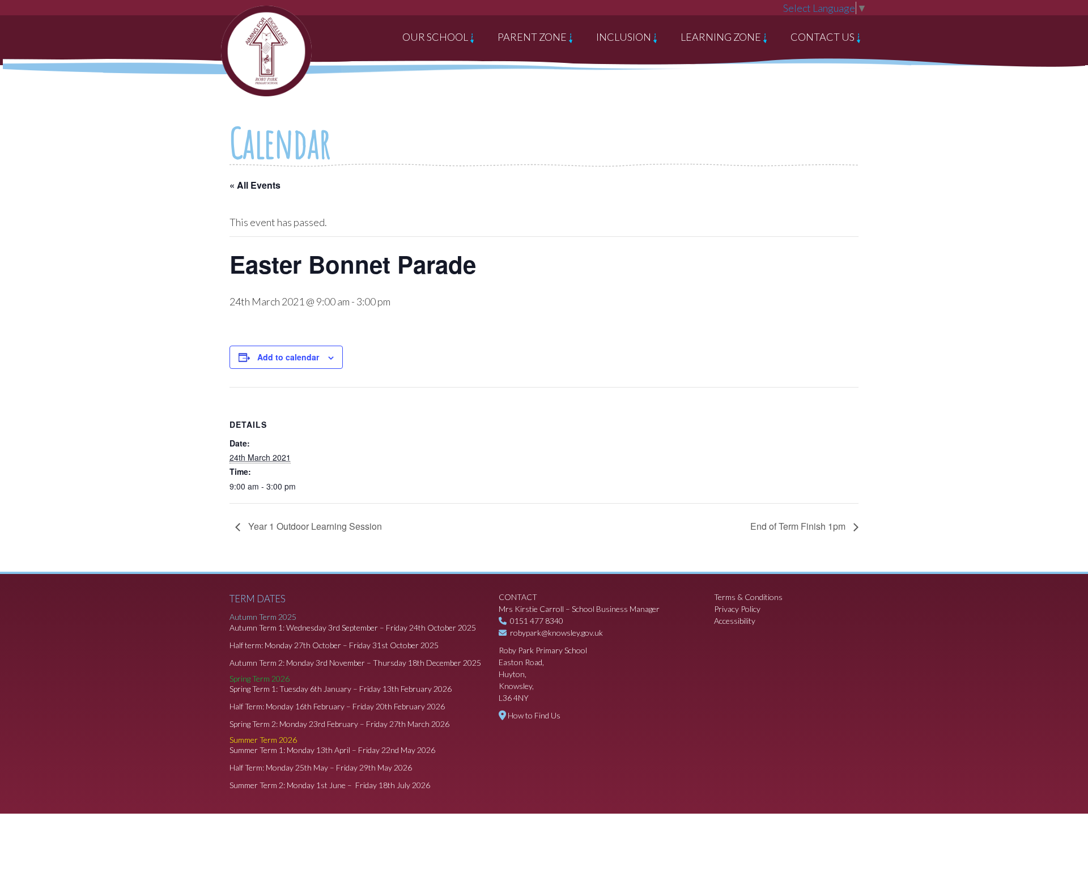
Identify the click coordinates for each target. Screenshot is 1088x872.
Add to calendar (288, 357)
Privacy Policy (737, 609)
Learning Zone (722, 37)
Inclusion (624, 37)
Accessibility (734, 621)
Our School (436, 37)
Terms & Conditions (748, 597)
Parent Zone (533, 37)
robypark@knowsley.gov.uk (556, 632)
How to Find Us (534, 715)
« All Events (255, 185)
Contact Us (823, 37)
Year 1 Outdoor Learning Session (314, 526)
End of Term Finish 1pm (799, 526)
